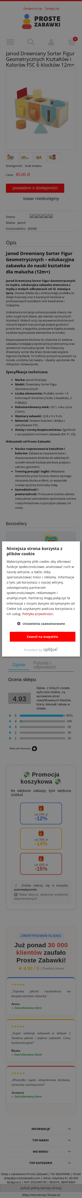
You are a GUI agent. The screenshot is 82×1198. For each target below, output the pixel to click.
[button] (41, 623)
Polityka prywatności (37, 614)
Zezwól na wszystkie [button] (42, 637)
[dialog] (41, 599)
